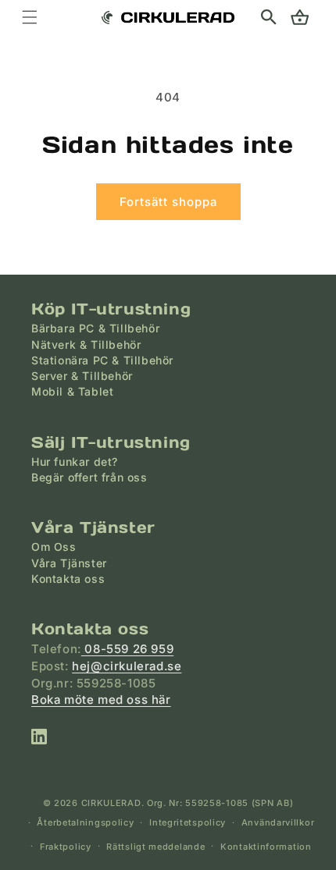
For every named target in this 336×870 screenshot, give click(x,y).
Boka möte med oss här (101, 699)
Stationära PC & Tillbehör (102, 360)
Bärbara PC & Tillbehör (95, 328)
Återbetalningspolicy (85, 822)
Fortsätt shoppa (168, 201)
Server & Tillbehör (82, 375)
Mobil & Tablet (72, 391)
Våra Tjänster (69, 563)
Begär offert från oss (89, 477)
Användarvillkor (278, 822)
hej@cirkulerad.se (126, 666)
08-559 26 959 (127, 648)
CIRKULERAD (111, 802)
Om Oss (54, 546)
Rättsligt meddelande (155, 846)
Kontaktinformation (266, 846)
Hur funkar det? (74, 461)
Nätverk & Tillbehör (86, 344)
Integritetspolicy (187, 822)
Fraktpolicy (65, 846)
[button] (268, 17)
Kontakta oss (68, 578)
